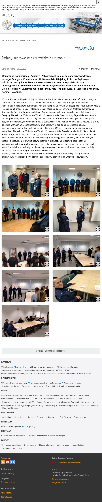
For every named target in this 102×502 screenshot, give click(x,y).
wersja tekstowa (6, 496)
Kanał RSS (3, 462)
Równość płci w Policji (67, 373)
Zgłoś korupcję (63, 445)
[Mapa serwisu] (8, 15)
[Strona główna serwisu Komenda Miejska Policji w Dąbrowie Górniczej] (3, 15)
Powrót (84, 69)
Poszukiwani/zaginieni (11, 426)
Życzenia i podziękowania (32, 386)
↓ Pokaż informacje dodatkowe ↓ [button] (51, 351)
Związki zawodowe (47, 373)
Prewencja (6, 390)
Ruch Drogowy (7, 412)
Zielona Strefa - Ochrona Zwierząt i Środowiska (62, 399)
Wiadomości (32, 40)
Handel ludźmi (78, 445)
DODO (59, 370)
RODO (67, 370)
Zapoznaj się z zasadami (60, 479)
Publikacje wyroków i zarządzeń (42, 367)
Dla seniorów (7, 399)
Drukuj (96, 69)
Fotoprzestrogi (80, 417)
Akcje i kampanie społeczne (14, 395)
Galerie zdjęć (55, 383)
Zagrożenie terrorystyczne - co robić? (18, 402)
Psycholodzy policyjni (55, 386)
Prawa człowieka (73, 386)
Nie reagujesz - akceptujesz (77, 395)
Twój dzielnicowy (35, 395)
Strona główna (8, 40)
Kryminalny (6, 421)
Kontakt (5, 440)
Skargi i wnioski (8, 448)
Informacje (20, 40)
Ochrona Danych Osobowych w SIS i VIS (19, 373)
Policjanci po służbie (10, 386)
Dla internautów (22, 399)
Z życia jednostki (8, 378)
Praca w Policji (84, 373)
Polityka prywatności (59, 482)
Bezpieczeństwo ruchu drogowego (42, 417)
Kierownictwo (20, 367)
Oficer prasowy (30, 445)
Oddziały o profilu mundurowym (51, 436)
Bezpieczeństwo (88, 402)
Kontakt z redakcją (7, 473)
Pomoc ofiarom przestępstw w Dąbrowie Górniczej (58, 402)
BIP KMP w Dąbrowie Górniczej (70, 462)
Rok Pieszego (65, 417)
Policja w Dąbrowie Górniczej (14, 383)
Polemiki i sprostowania (68, 367)
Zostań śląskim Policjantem (13, 436)
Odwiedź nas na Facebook (12, 462)
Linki (20, 448)
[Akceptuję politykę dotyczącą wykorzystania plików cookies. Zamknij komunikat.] (98, 2)
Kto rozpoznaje (29, 426)
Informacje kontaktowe (11, 445)
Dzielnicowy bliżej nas (54, 395)
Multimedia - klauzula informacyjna (39, 370)
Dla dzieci (36, 399)
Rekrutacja (6, 431)
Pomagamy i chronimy (72, 383)
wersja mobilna (6, 492)
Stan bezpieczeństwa (38, 383)
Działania (32, 436)
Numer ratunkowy (46, 445)
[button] (97, 15)
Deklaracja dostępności (12, 370)
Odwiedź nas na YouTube (8, 462)
